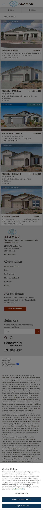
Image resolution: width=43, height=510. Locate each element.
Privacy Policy (18, 489)
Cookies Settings (21, 493)
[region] (21, 486)
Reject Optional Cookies (21, 499)
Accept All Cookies (21, 506)
